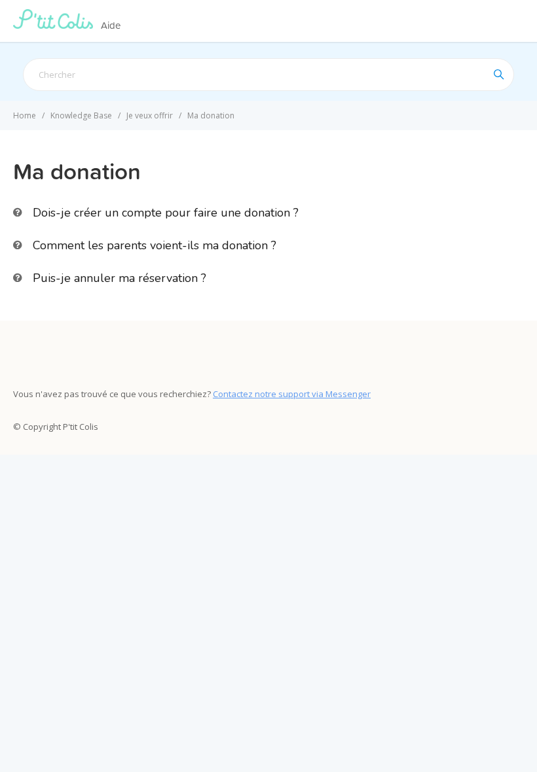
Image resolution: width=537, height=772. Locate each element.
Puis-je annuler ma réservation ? (119, 278)
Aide (110, 25)
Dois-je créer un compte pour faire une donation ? (166, 212)
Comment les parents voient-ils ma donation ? (154, 245)
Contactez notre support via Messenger (292, 394)
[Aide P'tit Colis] (55, 24)
